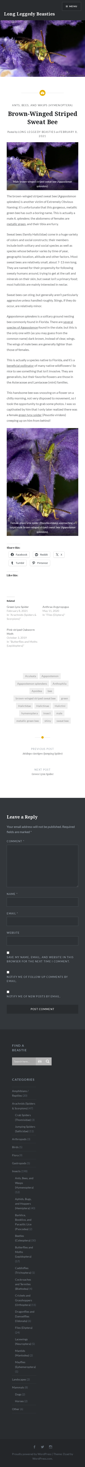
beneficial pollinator (20, 365)
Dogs (18, 1394)
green (64, 698)
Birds (15, 1147)
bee (50, 691)
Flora (15, 1155)
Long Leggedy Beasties (29, 14)
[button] (42, 166)
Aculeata (30, 676)
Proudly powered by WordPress (31, 1454)
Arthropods (19, 1139)
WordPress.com (42, 1458)
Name (12, 894)
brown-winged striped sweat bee (36, 698)
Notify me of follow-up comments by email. (37, 979)
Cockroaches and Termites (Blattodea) (23, 1284)
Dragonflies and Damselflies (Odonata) (24, 1316)
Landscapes (19, 1379)
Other (15, 1409)
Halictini (60, 706)
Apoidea (37, 691)
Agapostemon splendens (32, 683)
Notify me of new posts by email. (34, 996)
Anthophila (59, 683)
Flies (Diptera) (23, 1327)
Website (13, 932)
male (59, 713)
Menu (73, 6)
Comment (15, 841)
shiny (47, 720)
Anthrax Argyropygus (55, 606)
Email (12, 913)
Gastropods (19, 1163)
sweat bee (63, 720)
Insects (16, 1171)
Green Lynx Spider (18, 606)
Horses (19, 1401)
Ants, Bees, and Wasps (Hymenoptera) (42, 105)
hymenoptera (29, 713)
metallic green (16, 224)
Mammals (18, 1387)
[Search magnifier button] (48, 1061)
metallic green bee (27, 720)
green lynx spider (30, 415)
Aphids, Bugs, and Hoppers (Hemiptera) (23, 1203)
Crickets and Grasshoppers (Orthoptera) (23, 1300)
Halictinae (42, 706)
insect (47, 713)
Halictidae (24, 706)
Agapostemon (50, 676)
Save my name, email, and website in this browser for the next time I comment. (40, 959)
